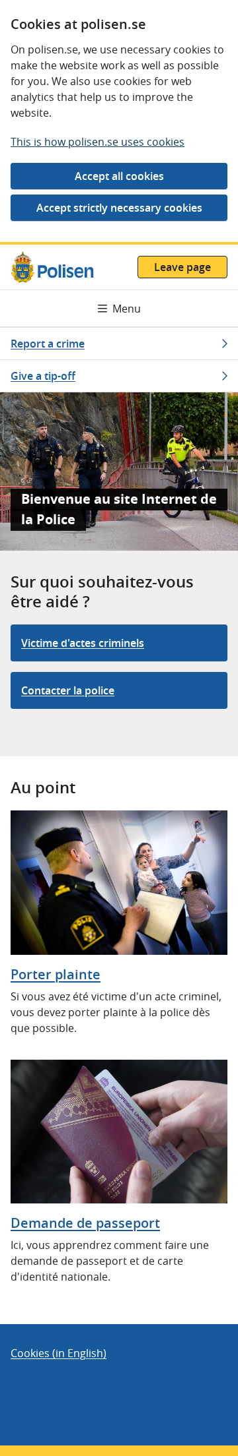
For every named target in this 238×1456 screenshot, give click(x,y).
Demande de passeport (85, 1223)
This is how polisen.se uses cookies (97, 142)
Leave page (182, 267)
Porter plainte (55, 974)
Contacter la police (67, 690)
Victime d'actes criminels (82, 643)
